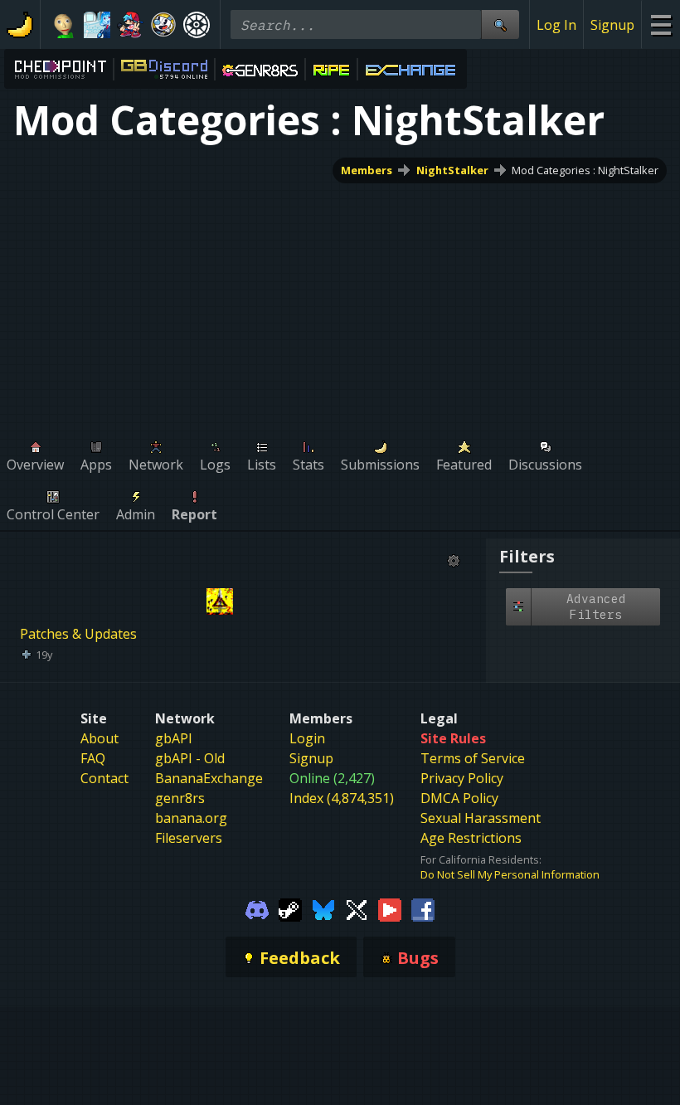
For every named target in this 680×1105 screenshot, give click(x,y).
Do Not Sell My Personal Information (510, 874)
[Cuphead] (163, 24)
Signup (612, 25)
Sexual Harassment (480, 818)
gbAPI (173, 738)
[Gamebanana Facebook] (423, 908)
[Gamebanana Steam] (290, 908)
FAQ (92, 758)
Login (307, 738)
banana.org (191, 818)
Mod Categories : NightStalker (585, 170)
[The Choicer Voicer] (97, 24)
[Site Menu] (660, 24)
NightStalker (452, 170)
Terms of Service (472, 758)
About (99, 738)
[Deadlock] (196, 24)
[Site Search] (500, 24)
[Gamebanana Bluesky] (323, 908)
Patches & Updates (78, 634)
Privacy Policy (461, 778)
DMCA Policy (459, 798)
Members (366, 170)
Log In (556, 25)
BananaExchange (209, 778)
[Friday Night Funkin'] (130, 24)
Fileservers (188, 838)
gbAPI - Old (190, 758)
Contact (104, 778)
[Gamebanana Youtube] (389, 908)
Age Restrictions (471, 838)
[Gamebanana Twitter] (356, 908)
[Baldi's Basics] (63, 24)
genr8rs (180, 798)
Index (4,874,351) (341, 798)
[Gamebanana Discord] (257, 908)
